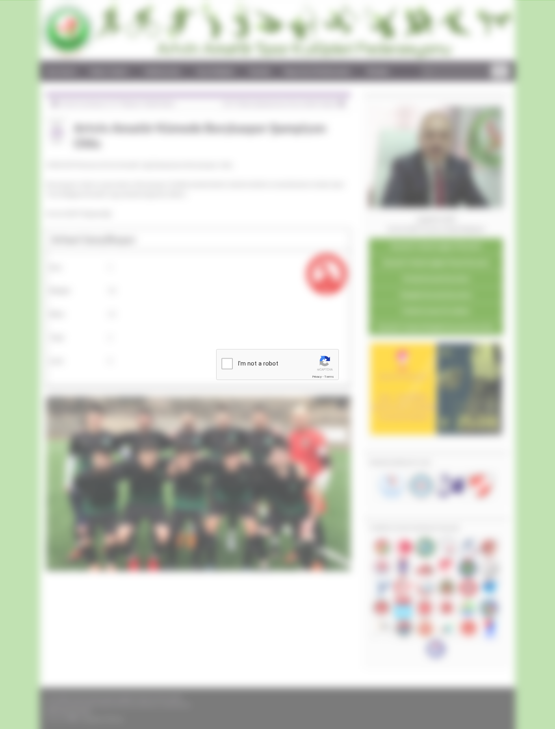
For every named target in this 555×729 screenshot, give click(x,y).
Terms (329, 377)
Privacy (317, 377)
